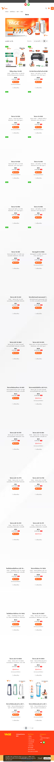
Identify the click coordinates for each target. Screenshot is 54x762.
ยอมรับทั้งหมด (47, 758)
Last (32, 728)
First (22, 728)
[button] (45, 8)
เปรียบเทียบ (16, 88)
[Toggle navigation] (52, 8)
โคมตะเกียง (31, 746)
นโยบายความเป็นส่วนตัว (31, 758)
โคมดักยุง (31, 744)
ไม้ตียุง (30, 736)
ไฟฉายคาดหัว (31, 740)
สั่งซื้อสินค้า (16, 82)
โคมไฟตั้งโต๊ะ (31, 742)
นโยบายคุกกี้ (9, 759)
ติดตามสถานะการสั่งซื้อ (33, 751)
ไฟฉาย (30, 738)
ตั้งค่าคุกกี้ (40, 758)
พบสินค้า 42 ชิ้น (9, 41)
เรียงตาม (30, 41)
